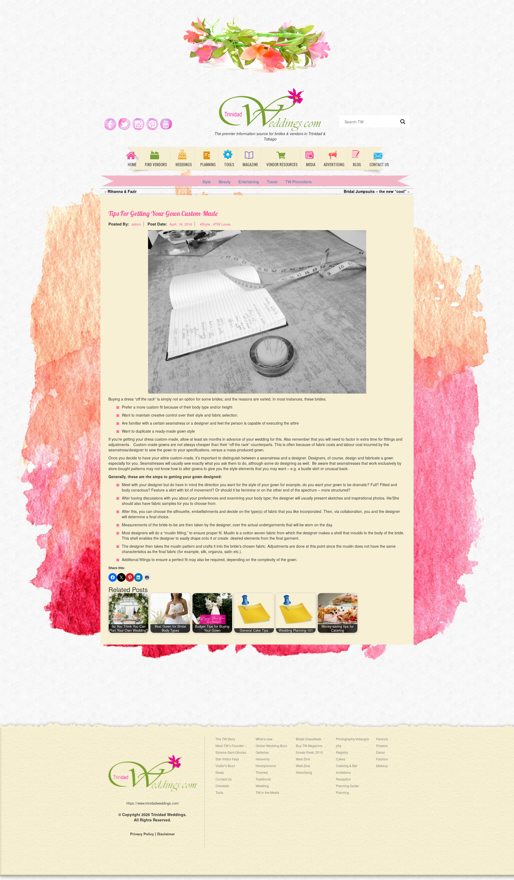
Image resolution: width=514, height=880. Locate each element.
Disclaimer (166, 833)
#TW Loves (222, 224)
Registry (342, 752)
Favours (382, 739)
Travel (272, 181)
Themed (262, 772)
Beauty (224, 181)
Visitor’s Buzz (225, 765)
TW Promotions (298, 181)
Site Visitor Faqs (227, 759)
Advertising (304, 772)
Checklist (222, 785)
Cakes (340, 759)
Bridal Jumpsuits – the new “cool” (375, 191)
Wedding (262, 785)
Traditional (263, 779)
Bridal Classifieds (308, 739)
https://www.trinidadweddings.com (152, 803)
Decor (380, 752)
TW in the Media (267, 792)
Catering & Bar (346, 765)
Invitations (343, 772)
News (220, 772)
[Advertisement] (257, 682)
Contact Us (224, 779)
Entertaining (249, 181)
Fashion (382, 759)
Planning (342, 792)
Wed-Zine (303, 765)
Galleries (262, 752)
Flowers (382, 745)
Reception (343, 779)
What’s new (264, 739)
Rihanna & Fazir (122, 191)
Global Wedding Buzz (271, 745)
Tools (219, 792)
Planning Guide (347, 785)
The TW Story (225, 739)
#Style (205, 224)
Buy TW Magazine (309, 745)
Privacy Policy (142, 833)
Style (206, 181)
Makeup (382, 765)
